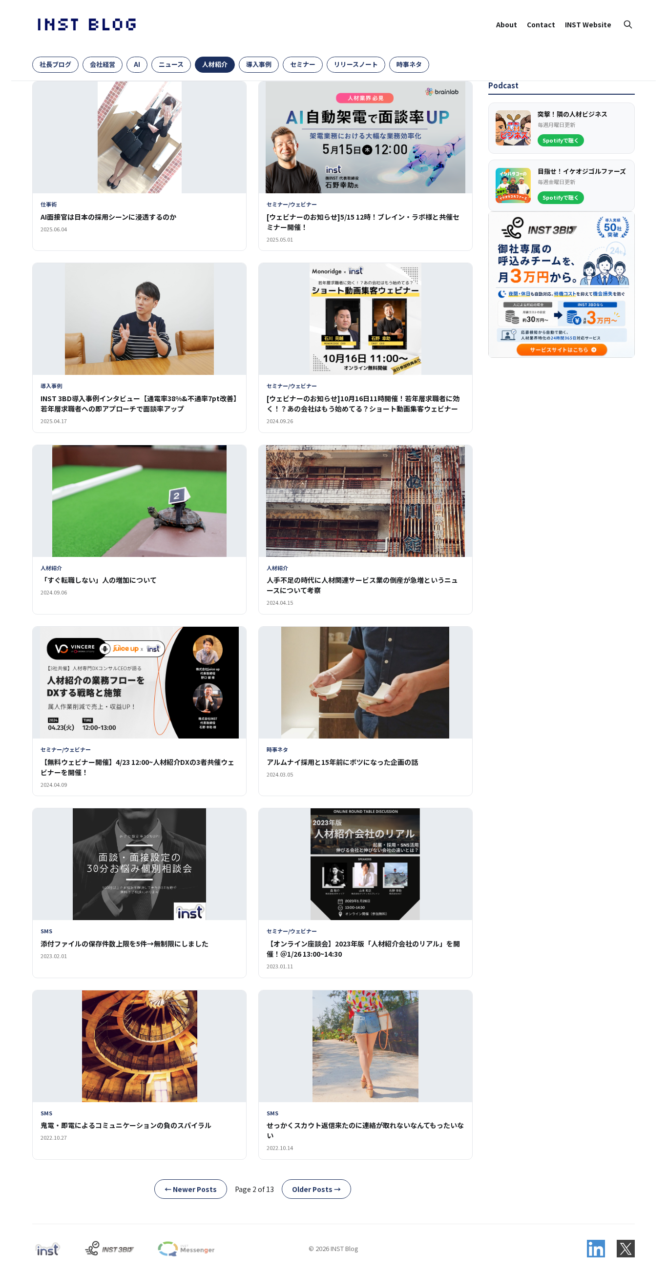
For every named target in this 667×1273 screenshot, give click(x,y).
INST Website (588, 24)
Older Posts (316, 1189)
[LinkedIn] (595, 1248)
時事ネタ (409, 64)
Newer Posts (191, 1189)
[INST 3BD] (109, 1248)
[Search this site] (628, 24)
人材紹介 (215, 64)
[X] (626, 1248)
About (506, 24)
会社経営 (102, 64)
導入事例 (258, 64)
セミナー (302, 64)
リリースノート (356, 64)
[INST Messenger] (185, 1248)
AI (137, 64)
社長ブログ (55, 64)
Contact (541, 24)
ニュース (171, 64)
